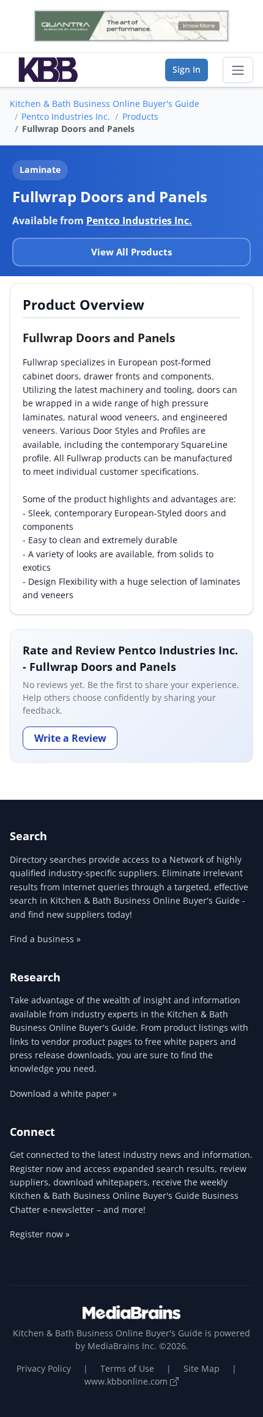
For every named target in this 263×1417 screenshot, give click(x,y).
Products (140, 116)
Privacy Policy (44, 1368)
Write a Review (70, 738)
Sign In (186, 69)
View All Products (131, 252)
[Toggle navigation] (238, 70)
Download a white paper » (63, 1093)
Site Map (201, 1368)
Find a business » (45, 939)
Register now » (40, 1234)
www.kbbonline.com (127, 1381)
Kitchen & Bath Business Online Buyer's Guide (104, 103)
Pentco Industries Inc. (65, 116)
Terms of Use (127, 1368)
